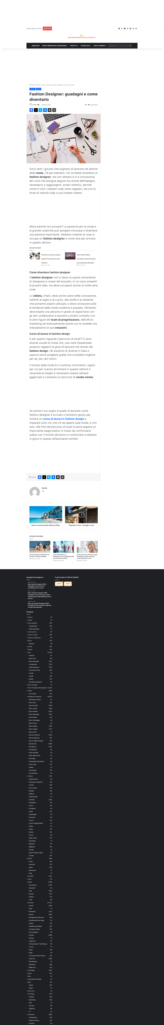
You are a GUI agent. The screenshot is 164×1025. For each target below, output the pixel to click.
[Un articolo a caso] (133, 28)
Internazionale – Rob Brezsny (38, 944)
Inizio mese (32, 764)
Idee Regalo (33, 814)
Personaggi (31, 970)
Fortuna (31, 938)
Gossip (30, 690)
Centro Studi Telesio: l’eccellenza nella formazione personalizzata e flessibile (86, 259)
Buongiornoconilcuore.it (36, 917)
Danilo (34, 104)
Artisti (31, 861)
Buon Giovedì (33, 705)
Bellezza (31, 794)
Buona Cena (33, 732)
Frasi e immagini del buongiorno (54, 45)
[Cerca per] (130, 45)
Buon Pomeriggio (34, 720)
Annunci (30, 617)
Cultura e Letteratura (34, 637)
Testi (30, 873)
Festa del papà (33, 752)
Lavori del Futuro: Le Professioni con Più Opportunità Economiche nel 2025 (63, 556)
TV (30, 1011)
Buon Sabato (33, 726)
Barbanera (32, 911)
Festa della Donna (34, 755)
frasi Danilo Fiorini (34, 670)
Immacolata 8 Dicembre (36, 761)
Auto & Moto (33, 788)
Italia (30, 891)
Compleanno (33, 664)
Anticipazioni (33, 1017)
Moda (38, 89)
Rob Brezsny (33, 961)
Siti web (31, 1005)
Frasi (29, 652)
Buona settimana (34, 738)
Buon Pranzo (33, 723)
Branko (31, 914)
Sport (29, 982)
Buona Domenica (34, 735)
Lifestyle (73, 45)
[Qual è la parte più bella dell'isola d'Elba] (45, 514)
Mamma (31, 643)
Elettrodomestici (34, 629)
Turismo (31, 855)
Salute (30, 973)
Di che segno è (33, 932)
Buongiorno (32, 746)
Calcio (31, 985)
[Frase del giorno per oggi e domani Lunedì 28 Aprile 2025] (59, 584)
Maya (31, 950)
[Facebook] (119, 28)
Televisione (31, 1014)
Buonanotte (32, 744)
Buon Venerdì (33, 729)
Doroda (30, 646)
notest (30, 879)
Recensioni (32, 870)
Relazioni (32, 844)
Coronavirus (33, 885)
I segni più (32, 941)
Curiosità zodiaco (34, 929)
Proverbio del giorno (35, 682)
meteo (31, 826)
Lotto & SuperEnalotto (36, 823)
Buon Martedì (33, 711)
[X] (121, 28)
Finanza (30, 649)
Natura (31, 832)
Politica (31, 897)
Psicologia (32, 841)
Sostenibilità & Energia (34, 979)
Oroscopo (36, 45)
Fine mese (32, 758)
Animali (31, 785)
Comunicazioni (32, 632)
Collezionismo (33, 797)
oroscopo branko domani (37, 955)
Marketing (32, 1000)
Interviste (32, 864)
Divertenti (32, 888)
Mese (30, 953)
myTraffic (31, 876)
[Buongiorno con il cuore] (82, 36)
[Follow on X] (37, 104)
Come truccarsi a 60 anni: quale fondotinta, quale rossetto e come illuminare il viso (87, 556)
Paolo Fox (32, 958)
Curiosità (32, 799)
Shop (29, 976)
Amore (31, 905)
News (31, 867)
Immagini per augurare (34, 696)
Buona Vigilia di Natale (36, 741)
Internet (31, 997)
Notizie (30, 882)
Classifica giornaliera (35, 926)
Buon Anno (32, 658)
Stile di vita (31, 991)
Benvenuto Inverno (35, 699)
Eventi (31, 805)
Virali (30, 900)
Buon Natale (33, 717)
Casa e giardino (99, 45)
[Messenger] (45, 110)
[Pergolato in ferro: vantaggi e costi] (81, 514)
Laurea (31, 673)
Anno (30, 908)
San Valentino (33, 773)
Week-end (32, 967)
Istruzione (32, 817)
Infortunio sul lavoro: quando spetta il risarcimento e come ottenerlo (50, 259)
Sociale (31, 849)
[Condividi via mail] (49, 110)
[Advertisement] (82, 13)
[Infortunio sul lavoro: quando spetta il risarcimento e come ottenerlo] (35, 255)
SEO (30, 1003)
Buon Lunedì (33, 708)
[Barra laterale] (136, 28)
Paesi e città (33, 838)
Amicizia (31, 655)
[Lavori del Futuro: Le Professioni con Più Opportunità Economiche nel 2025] (63, 547)
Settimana (32, 964)
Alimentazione (33, 779)
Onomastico (33, 770)
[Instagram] (127, 28)
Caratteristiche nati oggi (36, 920)
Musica (30, 858)
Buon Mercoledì (34, 661)
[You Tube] (124, 28)
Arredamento (33, 626)
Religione (32, 847)
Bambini (31, 791)
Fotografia (32, 808)
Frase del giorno (34, 667)
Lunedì (31, 676)
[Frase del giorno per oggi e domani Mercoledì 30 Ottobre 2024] (68, 584)
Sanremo (32, 1023)
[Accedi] (130, 28)
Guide (31, 811)
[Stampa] (54, 110)
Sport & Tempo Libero (36, 852)
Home (32, 85)
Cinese (31, 923)
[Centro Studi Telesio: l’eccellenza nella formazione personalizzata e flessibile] (70, 255)
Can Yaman (32, 694)
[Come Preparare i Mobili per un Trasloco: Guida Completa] (39, 547)
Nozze (31, 835)
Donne (30, 640)
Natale (31, 679)
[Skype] (40, 110)
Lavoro (44, 85)
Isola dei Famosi (34, 1020)
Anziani (30, 620)
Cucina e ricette (32, 635)
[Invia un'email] (38, 104)
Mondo (31, 894)
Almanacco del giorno (36, 782)
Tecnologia (85, 45)
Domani (31, 935)
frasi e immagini (32, 685)
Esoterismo (32, 802)
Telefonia (32, 1008)
